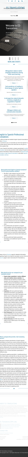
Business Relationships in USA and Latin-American (10, 425)
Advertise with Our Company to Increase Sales (10, 426)
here (1, 379)
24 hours (4, 141)
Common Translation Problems (7, 428)
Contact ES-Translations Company (6, 433)
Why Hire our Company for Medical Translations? (10, 424)
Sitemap (1, 417)
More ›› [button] (7, 40)
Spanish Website (14, 11)
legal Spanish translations (11, 153)
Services (9, 254)
